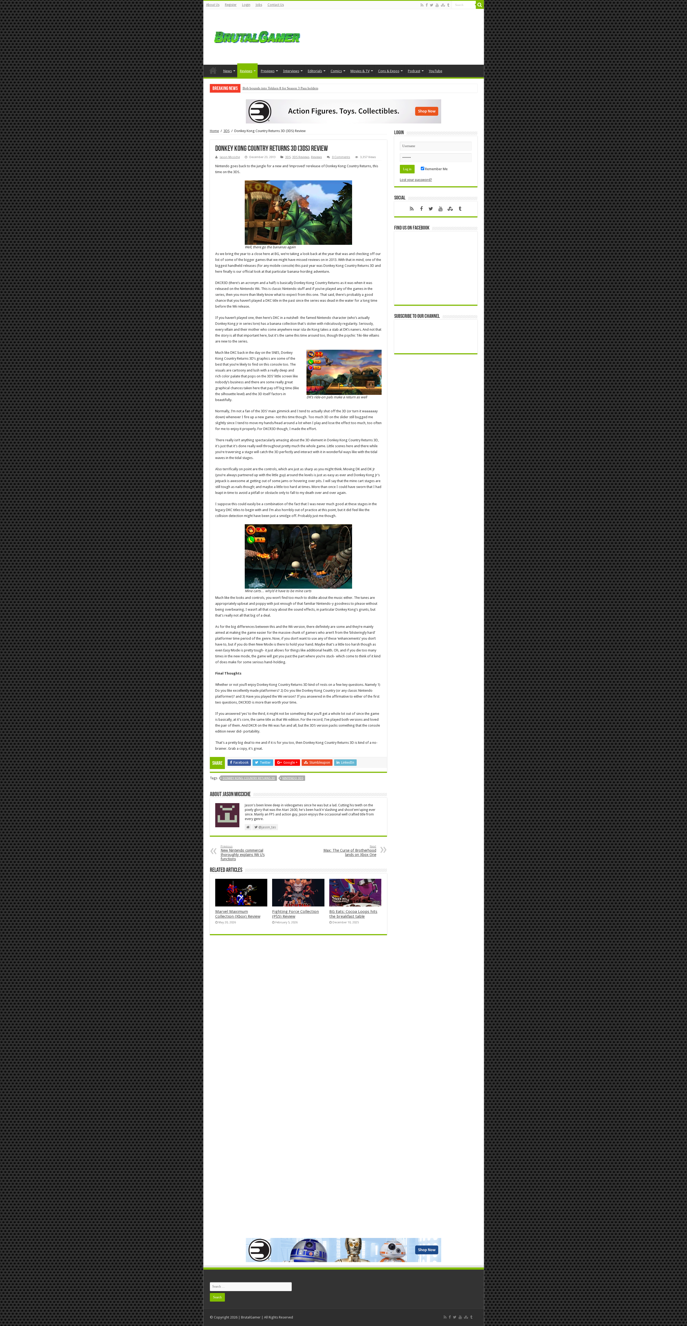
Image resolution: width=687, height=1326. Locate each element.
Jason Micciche (230, 157)
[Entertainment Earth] (343, 111)
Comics (336, 71)
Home (213, 70)
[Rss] (422, 5)
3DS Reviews (300, 157)
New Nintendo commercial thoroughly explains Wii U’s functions (243, 853)
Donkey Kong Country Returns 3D (249, 778)
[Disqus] (298, 1017)
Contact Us (276, 5)
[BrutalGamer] (257, 36)
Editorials (315, 71)
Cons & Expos (388, 71)
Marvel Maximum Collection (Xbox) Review (237, 914)
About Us (213, 5)
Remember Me (436, 169)
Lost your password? (416, 180)
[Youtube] (437, 5)
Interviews (291, 71)
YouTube (435, 71)
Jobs (259, 5)
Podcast (414, 71)
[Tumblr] (448, 5)
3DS (227, 131)
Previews (268, 71)
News (227, 71)
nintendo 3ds (292, 778)
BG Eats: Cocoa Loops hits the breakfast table (353, 914)
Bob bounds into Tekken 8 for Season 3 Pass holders (280, 88)
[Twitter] (431, 5)
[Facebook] (426, 5)
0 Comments (341, 157)
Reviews (246, 71)
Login (246, 5)
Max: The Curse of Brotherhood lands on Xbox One (349, 851)
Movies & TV (360, 71)
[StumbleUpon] (442, 5)
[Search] (480, 5)
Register (231, 5)
